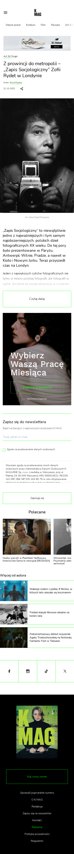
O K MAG (37, 800)
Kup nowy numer (37, 777)
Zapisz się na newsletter (37, 813)
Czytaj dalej (37, 299)
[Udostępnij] (22, 89)
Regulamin (37, 841)
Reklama (37, 827)
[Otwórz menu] (5, 12)
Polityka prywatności (37, 834)
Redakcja (37, 806)
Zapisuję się (37, 498)
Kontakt (37, 820)
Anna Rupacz (16, 82)
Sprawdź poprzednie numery (37, 793)
